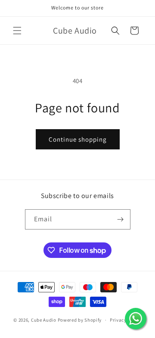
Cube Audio (43, 320)
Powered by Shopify (80, 320)
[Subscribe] (120, 219)
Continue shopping (78, 139)
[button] (17, 30)
